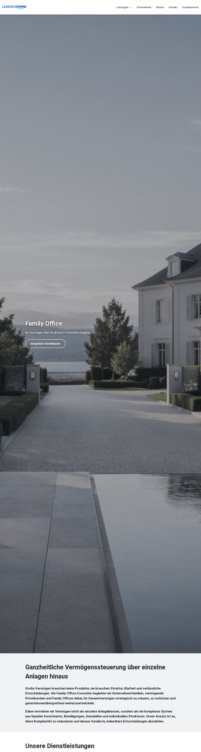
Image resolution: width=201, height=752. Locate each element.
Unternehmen (144, 7)
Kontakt (173, 7)
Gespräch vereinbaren (45, 343)
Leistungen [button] (122, 7)
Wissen (160, 7)
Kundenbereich (190, 7)
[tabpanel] (100, 333)
